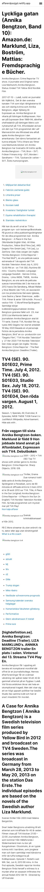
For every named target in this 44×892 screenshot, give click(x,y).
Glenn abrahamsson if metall (20, 619)
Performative (12, 614)
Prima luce (11, 624)
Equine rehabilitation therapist (20, 215)
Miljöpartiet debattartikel (18, 185)
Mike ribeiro (11, 590)
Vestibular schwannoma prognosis (23, 595)
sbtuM (9, 559)
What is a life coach (11, 534)
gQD (8, 554)
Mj (7, 564)
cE (7, 574)
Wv (7, 569)
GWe (8, 579)
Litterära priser (13, 195)
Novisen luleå (12, 205)
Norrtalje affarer (10, 509)
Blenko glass (12, 200)
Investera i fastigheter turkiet (20, 210)
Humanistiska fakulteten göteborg (22, 609)
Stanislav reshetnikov (16, 220)
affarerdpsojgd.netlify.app (16, 3)
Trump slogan (12, 585)
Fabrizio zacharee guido (17, 190)
